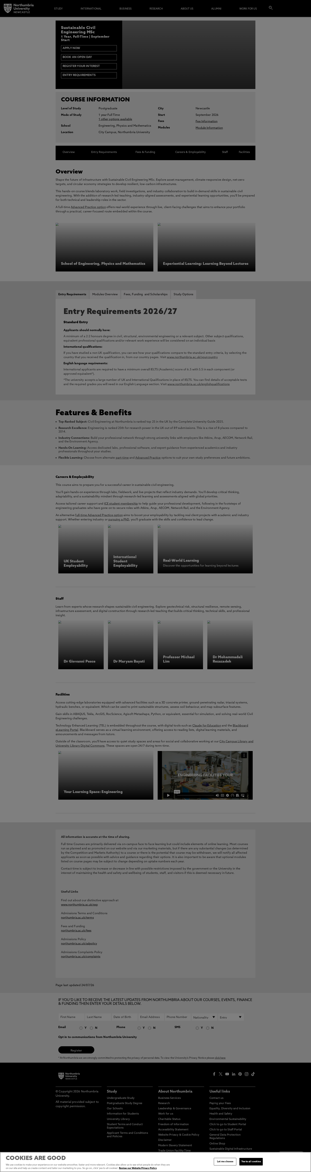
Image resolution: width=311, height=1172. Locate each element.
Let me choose (225, 1161)
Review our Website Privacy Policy (138, 1168)
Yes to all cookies (251, 1161)
